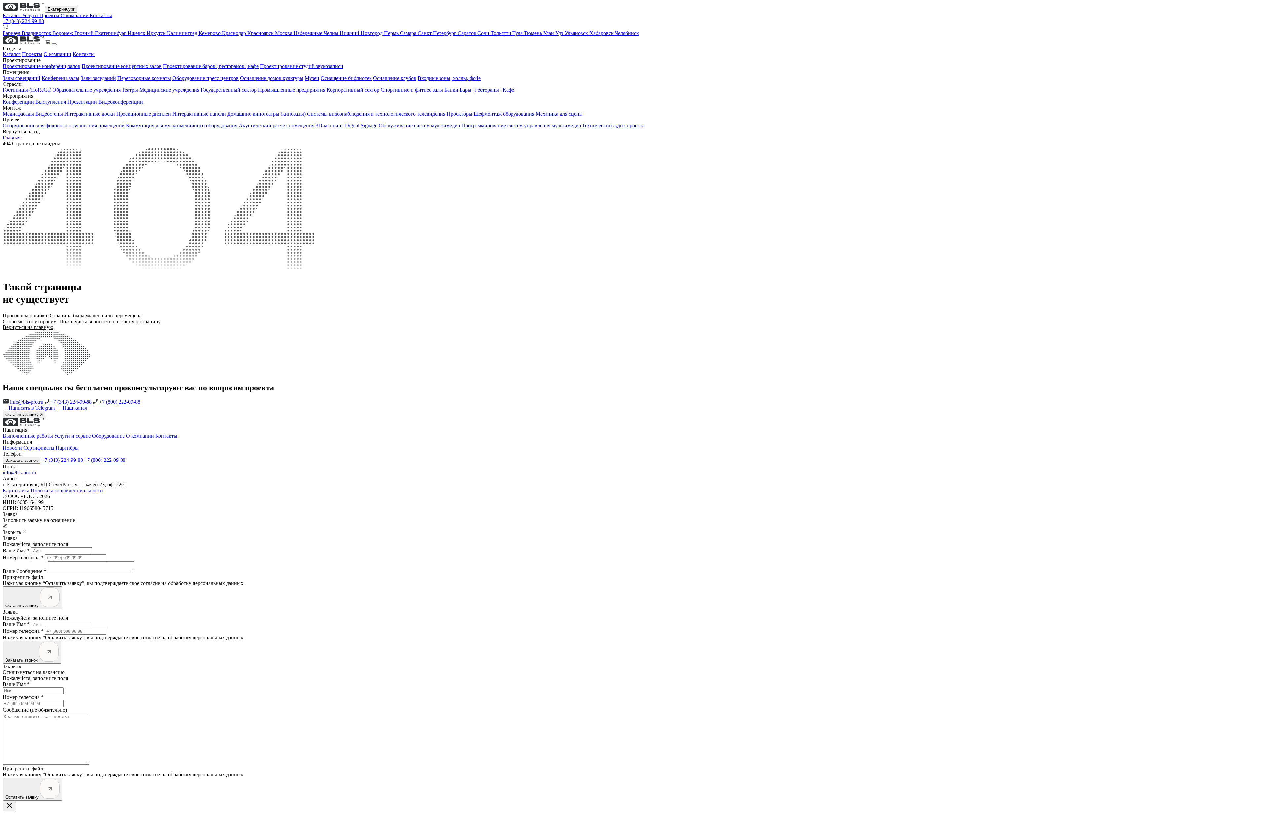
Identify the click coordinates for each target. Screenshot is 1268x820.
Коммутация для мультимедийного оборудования (181, 125)
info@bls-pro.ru (27, 402)
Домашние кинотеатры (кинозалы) (266, 114)
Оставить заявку (22, 414)
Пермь (392, 33)
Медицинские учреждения (169, 90)
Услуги (30, 15)
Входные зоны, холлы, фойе (449, 78)
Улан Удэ (554, 33)
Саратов (467, 33)
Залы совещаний (21, 78)
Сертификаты (38, 448)
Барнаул (12, 33)
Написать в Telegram (32, 408)
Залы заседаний (98, 78)
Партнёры (67, 448)
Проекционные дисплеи (143, 114)
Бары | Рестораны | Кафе (487, 90)
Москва (284, 33)
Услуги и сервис (72, 436)
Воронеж (63, 33)
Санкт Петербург (438, 33)
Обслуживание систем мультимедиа (419, 125)
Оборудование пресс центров (205, 78)
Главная (11, 137)
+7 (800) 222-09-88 (119, 402)
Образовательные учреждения (87, 90)
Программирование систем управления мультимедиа (521, 125)
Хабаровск (602, 33)
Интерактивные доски (89, 114)
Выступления (50, 102)
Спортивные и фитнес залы (412, 90)
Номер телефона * (23, 557)
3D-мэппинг (330, 125)
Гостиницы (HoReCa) (27, 90)
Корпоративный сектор (353, 90)
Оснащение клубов (394, 78)
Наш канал (75, 408)
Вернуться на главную (28, 327)
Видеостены (49, 114)
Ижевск (137, 33)
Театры (130, 90)
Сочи (484, 33)
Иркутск (157, 33)
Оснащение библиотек (346, 78)
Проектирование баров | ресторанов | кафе (211, 66)
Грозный (84, 33)
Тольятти (501, 33)
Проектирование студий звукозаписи (301, 66)
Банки (451, 90)
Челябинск (627, 33)
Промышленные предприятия (291, 90)
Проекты (50, 15)
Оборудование (108, 436)
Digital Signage (361, 125)
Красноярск (261, 33)
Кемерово (210, 33)
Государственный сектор (229, 90)
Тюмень (533, 33)
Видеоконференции (120, 102)
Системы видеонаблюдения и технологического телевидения (376, 114)
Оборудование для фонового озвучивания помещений (64, 125)
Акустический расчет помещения (276, 125)
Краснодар (234, 33)
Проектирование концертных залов (122, 66)
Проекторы (459, 114)
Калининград (183, 33)
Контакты (101, 15)
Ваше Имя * (16, 550)
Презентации (82, 102)
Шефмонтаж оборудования (504, 114)
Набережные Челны (317, 33)
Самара (409, 33)
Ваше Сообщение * (24, 571)
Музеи (312, 78)
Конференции (18, 102)
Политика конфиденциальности (67, 490)
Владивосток (37, 33)
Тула (518, 33)
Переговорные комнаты (144, 78)
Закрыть (12, 666)
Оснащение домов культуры (271, 78)
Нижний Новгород (362, 33)
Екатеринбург (61, 9)
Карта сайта (16, 490)
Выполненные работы (28, 436)
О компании (75, 15)
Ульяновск (577, 33)
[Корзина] (48, 42)
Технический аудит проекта (613, 125)
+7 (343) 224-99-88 (23, 21)
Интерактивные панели (199, 114)
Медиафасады (18, 114)
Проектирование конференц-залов (41, 66)
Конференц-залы (60, 78)
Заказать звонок (21, 460)
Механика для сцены (559, 114)
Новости (12, 448)
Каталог (12, 15)
